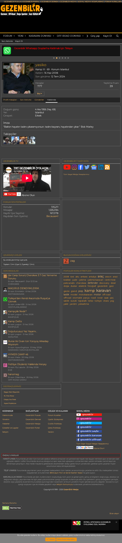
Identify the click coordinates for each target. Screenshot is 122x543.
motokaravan (85, 294)
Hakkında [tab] (51, 99)
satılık (66, 301)
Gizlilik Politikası (55, 424)
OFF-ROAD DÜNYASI (69, 35)
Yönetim (5, 419)
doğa (66, 286)
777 (39, 86)
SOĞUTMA (13, 337)
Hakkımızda (7, 415)
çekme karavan (95, 280)
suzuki (74, 301)
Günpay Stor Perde (10, 399)
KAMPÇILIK (13, 317)
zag (72, 260)
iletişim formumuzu (64, 484)
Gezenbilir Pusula (33, 415)
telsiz (90, 301)
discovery (104, 283)
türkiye (98, 301)
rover (100, 298)
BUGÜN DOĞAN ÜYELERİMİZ (77, 255)
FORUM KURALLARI (113, 2)
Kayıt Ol (19, 41)
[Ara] (117, 36)
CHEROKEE (13, 284)
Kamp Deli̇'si (15, 321)
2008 (66, 276)
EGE (10, 370)
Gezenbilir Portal (33, 428)
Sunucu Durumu (9, 503)
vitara (106, 301)
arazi (115, 276)
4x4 (72, 276)
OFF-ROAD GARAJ (17, 380)
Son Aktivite (7, 41)
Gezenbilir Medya (33, 424)
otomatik (77, 298)
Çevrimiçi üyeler (12, 255)
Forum (7, 35)
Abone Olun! (98, 448)
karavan (103, 290)
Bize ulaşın (114, 513)
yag (112, 301)
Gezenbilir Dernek (33, 419)
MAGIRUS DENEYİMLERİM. (23, 288)
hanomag (13, 374)
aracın (108, 276)
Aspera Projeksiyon (10, 403)
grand (74, 291)
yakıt (66, 304)
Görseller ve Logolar (10, 428)
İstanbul (64, 69)
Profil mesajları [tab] (10, 99)
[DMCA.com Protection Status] (12, 509)
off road (106, 294)
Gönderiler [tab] (39, 99)
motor (97, 294)
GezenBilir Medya (71, 489)
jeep (80, 291)
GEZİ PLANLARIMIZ (17, 307)
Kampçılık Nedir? (17, 311)
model (74, 294)
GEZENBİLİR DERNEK (49, 2)
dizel (113, 283)
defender (93, 283)
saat (106, 298)
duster (74, 286)
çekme (82, 280)
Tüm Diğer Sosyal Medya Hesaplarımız (92, 444)
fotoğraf (92, 286)
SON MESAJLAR (11, 271)
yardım (73, 304)
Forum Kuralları (54, 415)
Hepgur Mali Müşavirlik (11, 392)
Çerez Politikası (54, 428)
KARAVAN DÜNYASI (40, 35)
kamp (90, 290)
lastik (66, 294)
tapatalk (82, 301)
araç (101, 276)
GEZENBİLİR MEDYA (68, 2)
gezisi (66, 291)
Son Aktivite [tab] (25, 99)
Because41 (52, 216)
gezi (111, 286)
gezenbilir (102, 286)
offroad (67, 298)
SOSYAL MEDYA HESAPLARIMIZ (91, 2)
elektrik (82, 286)
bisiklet (67, 280)
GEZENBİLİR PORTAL (31, 2)
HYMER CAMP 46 (18, 354)
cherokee (81, 283)
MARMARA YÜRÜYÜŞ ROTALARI (23, 350)
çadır (74, 280)
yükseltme (83, 304)
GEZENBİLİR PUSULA (12, 2)
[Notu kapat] (116, 522)
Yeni (20, 35)
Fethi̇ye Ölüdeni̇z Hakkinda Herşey (27, 364)
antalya (92, 276)
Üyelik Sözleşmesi (55, 419)
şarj (111, 298)
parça (86, 298)
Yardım (51, 432)
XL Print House (9, 396)
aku (77, 276)
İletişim (5, 432)
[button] (14, 36)
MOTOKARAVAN (16, 294)
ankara (84, 276)
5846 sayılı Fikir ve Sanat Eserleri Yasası (66, 473)
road (93, 298)
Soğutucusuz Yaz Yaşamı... (22, 331)
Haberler (6, 424)
